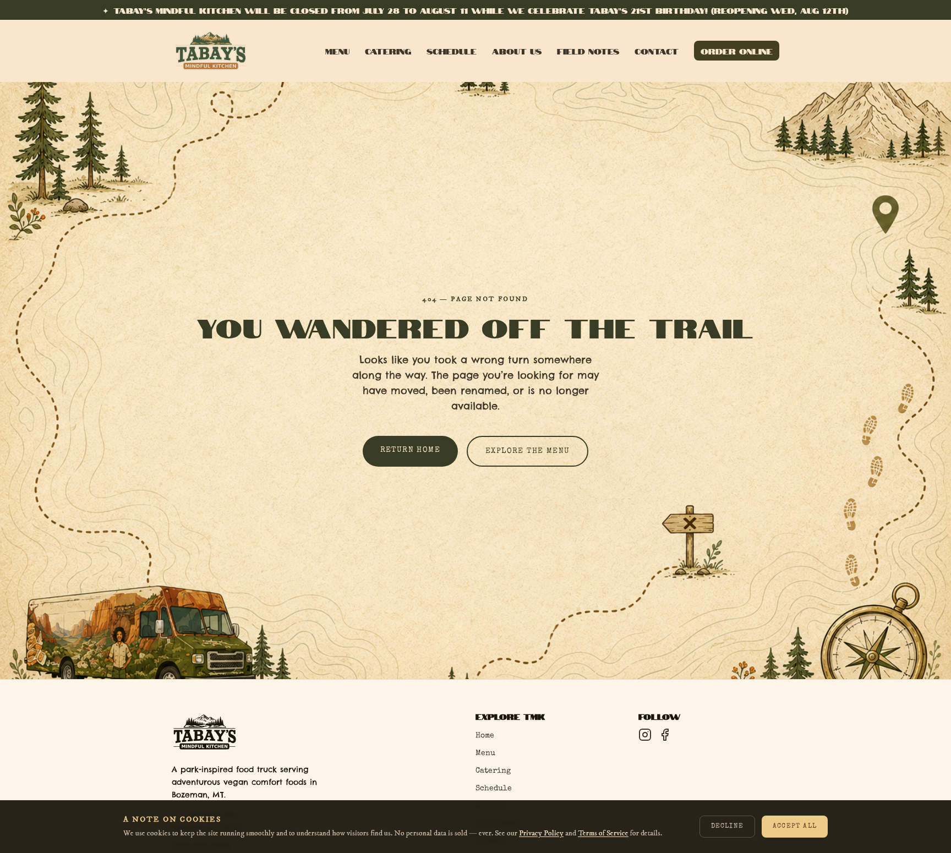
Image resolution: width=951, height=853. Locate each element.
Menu (337, 51)
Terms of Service (603, 833)
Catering (388, 51)
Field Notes (588, 51)
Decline (727, 827)
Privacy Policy (541, 833)
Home (485, 736)
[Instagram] (645, 734)
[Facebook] (664, 734)
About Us (517, 51)
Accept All (795, 827)
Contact (657, 51)
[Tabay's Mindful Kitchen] (211, 51)
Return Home (410, 450)
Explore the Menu (527, 451)
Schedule (452, 51)
